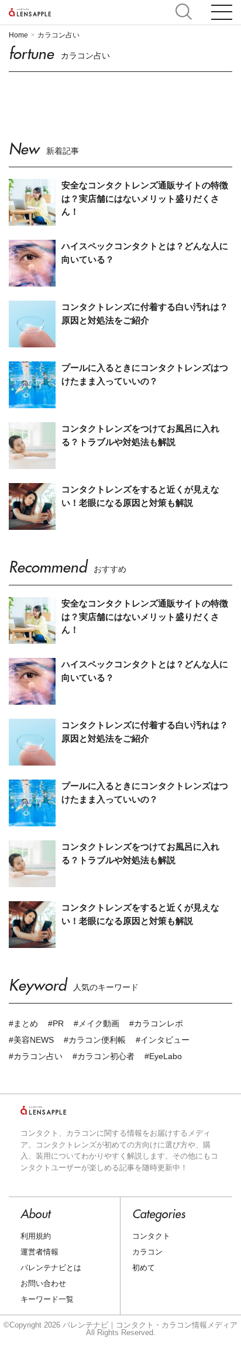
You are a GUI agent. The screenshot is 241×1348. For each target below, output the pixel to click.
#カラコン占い (36, 1056)
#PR (56, 1023)
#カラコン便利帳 (95, 1039)
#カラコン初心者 (104, 1056)
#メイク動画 (96, 1023)
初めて (143, 1267)
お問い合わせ (43, 1283)
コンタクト (151, 1236)
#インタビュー (163, 1039)
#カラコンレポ (156, 1023)
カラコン (147, 1251)
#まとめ (23, 1023)
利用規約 (35, 1236)
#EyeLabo (163, 1056)
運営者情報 (39, 1251)
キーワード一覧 (47, 1299)
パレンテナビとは (50, 1267)
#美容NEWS (31, 1039)
